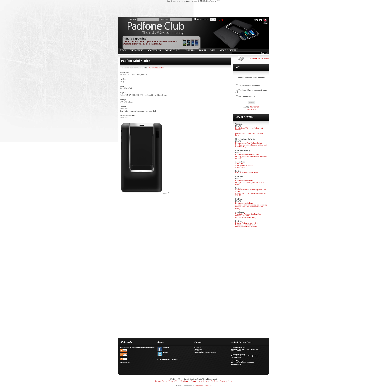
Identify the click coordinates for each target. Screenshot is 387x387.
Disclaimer (184, 381)
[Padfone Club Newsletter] (241, 60)
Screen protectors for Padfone (246, 227)
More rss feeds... (125, 363)
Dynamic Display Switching (245, 217)
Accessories (154, 50)
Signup (220, 19)
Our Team (214, 381)
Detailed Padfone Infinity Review (247, 173)
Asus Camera (240, 167)
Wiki (212, 50)
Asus (230, 381)
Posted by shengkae (239, 354)
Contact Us (195, 381)
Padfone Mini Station (156, 68)
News (123, 50)
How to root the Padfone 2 (244, 181)
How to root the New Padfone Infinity (249, 143)
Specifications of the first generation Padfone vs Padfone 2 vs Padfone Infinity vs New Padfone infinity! (151, 42)
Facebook (166, 347)
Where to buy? (172, 50)
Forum (202, 50)
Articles (190, 50)
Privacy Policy (161, 381)
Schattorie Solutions (203, 386)
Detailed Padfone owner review (246, 223)
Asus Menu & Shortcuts (244, 165)
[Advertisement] (192, 10)
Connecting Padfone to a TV (245, 225)
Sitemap (223, 381)
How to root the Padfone (244, 203)
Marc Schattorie (254, 106)
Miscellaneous (228, 50)
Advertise (205, 381)
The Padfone (136, 50)
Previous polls (251, 109)
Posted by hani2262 (239, 347)
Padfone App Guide (242, 216)
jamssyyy (213, 352)
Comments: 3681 (255, 108)
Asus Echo (239, 164)
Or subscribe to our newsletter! (167, 359)
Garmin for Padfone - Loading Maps (248, 214)
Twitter (165, 352)
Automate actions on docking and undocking (251, 205)
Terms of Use (174, 381)
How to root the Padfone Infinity (247, 154)
